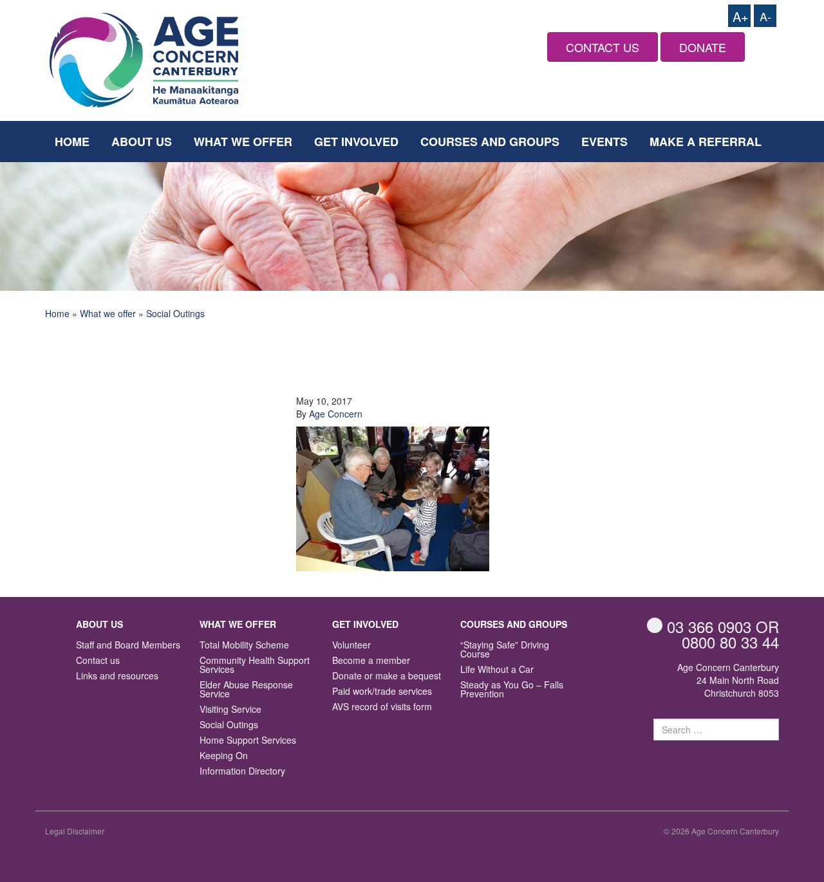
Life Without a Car (497, 670)
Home (72, 141)
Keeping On (224, 756)
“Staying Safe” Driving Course (504, 650)
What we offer (243, 141)
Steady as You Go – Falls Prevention (511, 690)
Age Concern (335, 413)
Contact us (98, 661)
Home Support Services (248, 740)
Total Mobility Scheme (244, 645)
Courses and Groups (489, 141)
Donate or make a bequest (386, 676)
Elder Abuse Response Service (246, 690)
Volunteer (351, 645)
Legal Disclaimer (74, 830)
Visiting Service (230, 709)
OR (723, 626)
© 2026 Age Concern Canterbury (721, 830)
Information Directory (242, 771)
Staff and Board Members (128, 645)
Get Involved (356, 141)
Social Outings (175, 313)
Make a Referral (706, 141)
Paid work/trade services (382, 691)
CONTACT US (602, 47)
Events (604, 141)
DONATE (702, 47)
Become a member (371, 661)
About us (141, 141)
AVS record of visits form (382, 707)
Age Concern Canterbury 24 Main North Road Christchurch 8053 (728, 680)
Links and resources (117, 676)
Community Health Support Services (255, 665)
